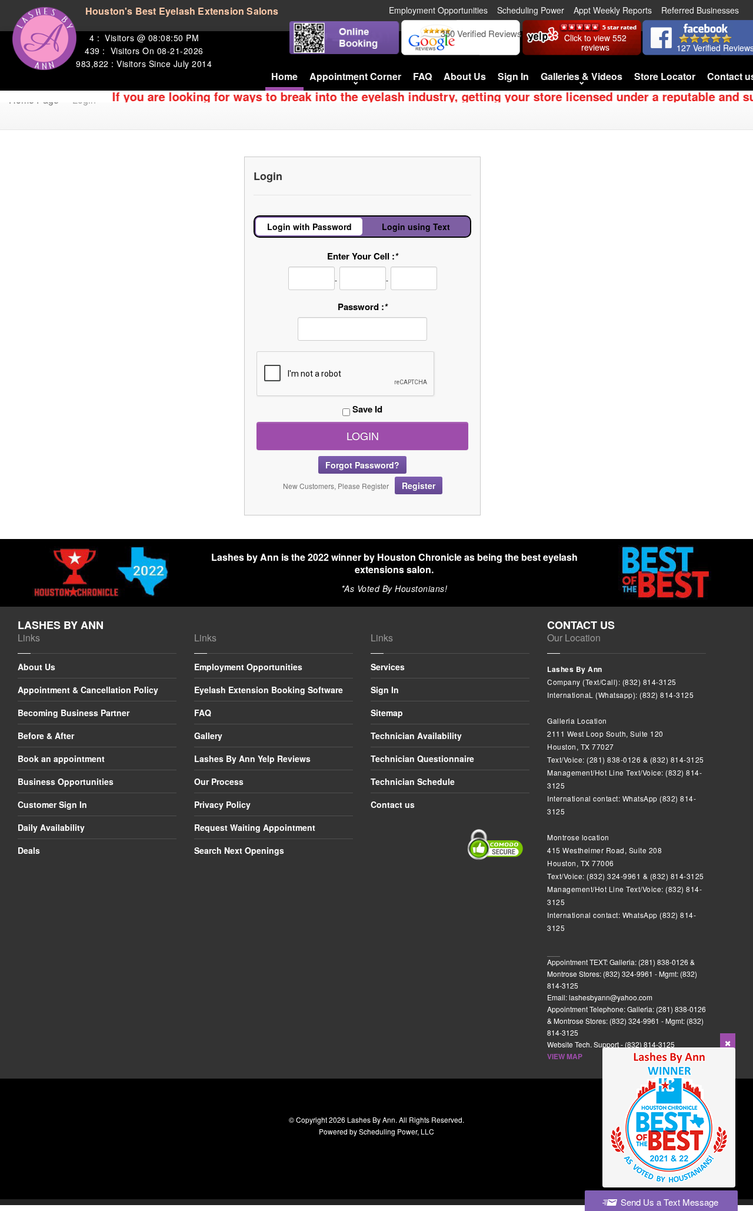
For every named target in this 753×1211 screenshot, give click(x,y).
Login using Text (416, 226)
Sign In (513, 76)
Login (362, 435)
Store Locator (664, 76)
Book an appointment (61, 758)
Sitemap (387, 712)
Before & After (46, 735)
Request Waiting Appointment (254, 827)
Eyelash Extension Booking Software (268, 690)
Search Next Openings (239, 850)
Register (418, 485)
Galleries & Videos (581, 76)
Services (388, 668)
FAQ (422, 76)
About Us (465, 76)
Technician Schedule (413, 781)
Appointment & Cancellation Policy (88, 690)
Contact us (393, 804)
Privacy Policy (222, 804)
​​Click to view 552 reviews (595, 42)
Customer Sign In (52, 804)
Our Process (219, 781)
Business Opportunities (66, 781)
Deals (29, 850)
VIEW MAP (564, 1056)
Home (284, 76)
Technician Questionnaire (422, 758)
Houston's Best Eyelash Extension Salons (182, 11)
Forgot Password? (362, 465)
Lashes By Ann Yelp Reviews (252, 758)
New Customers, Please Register (359, 485)
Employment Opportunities (248, 668)
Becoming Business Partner (73, 712)
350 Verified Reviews (481, 33)
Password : (363, 306)
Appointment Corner (355, 76)
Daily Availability (51, 827)
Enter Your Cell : (362, 256)
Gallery (208, 735)
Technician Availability (416, 735)
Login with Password (309, 226)
